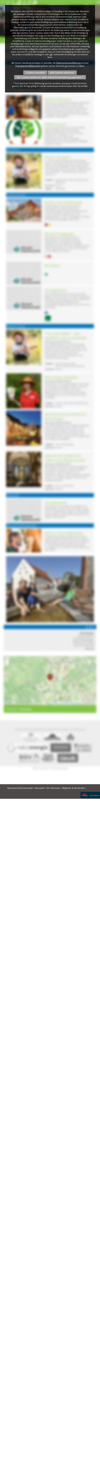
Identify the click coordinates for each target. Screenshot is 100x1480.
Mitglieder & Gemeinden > (74, 788)
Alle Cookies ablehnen (62, 72)
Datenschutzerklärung (68, 62)
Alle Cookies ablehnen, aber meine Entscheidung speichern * (50, 77)
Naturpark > (40, 788)
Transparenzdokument (27, 65)
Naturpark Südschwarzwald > (20, 788)
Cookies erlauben (35, 72)
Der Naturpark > (53, 788)
